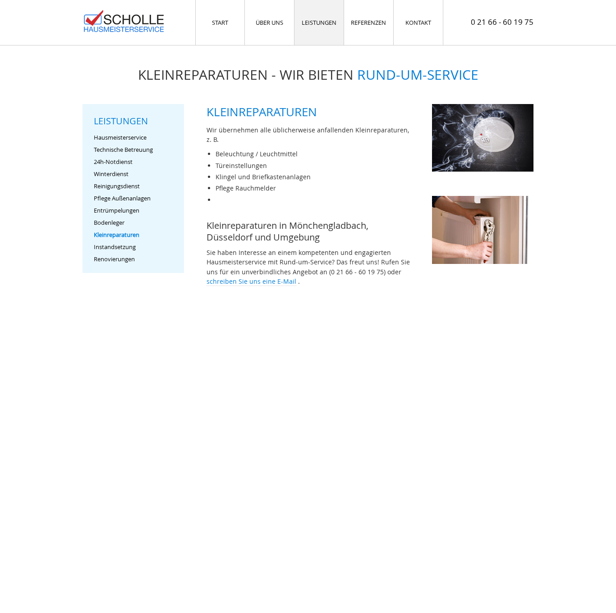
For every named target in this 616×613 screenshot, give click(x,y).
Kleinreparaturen (116, 235)
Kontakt (418, 23)
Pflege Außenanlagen (122, 198)
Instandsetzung (115, 247)
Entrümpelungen (116, 210)
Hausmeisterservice (120, 137)
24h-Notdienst (113, 162)
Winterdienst (111, 174)
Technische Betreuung (123, 150)
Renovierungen (114, 259)
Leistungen (319, 23)
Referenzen (368, 23)
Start (220, 23)
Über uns (269, 23)
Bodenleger (109, 223)
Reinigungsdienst (117, 186)
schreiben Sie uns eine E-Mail (251, 281)
